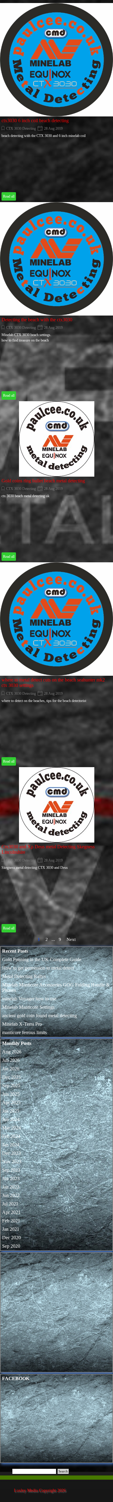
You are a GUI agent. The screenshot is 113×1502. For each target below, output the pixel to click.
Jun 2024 (11, 1119)
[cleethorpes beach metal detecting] (56, 259)
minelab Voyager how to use (29, 998)
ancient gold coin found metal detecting (39, 1015)
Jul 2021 (10, 1203)
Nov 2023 (11, 1161)
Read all (8, 196)
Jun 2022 (11, 1195)
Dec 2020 (11, 1237)
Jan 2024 (10, 1144)
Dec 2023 (11, 1153)
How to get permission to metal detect (38, 967)
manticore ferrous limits (24, 1032)
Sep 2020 (11, 1246)
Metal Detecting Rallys (24, 976)
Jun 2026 (11, 1060)
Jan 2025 (10, 1110)
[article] (56, 102)
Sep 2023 (11, 1170)
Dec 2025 (11, 1077)
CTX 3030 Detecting (21, 128)
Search (63, 1471)
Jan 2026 (10, 1068)
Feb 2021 (11, 1220)
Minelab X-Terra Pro (22, 1024)
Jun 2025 (11, 1094)
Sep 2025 (11, 1085)
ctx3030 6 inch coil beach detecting (35, 120)
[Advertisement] (56, 1313)
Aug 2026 (11, 1051)
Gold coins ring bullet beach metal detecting (43, 480)
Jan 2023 (10, 1186)
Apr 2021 (11, 1212)
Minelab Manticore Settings (28, 1007)
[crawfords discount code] (56, 59)
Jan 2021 (10, 1229)
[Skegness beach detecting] (56, 805)
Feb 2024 (11, 1136)
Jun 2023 (11, 1178)
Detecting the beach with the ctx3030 (37, 319)
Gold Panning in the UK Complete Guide (41, 959)
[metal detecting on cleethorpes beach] (56, 439)
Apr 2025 (11, 1102)
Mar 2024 (11, 1127)
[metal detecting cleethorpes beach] (56, 619)
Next (71, 939)
